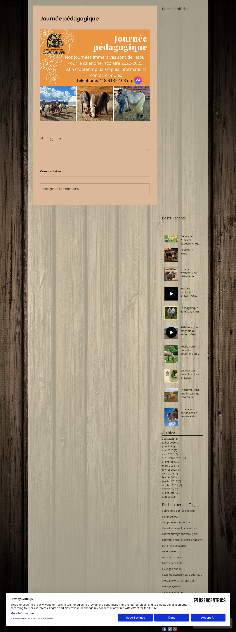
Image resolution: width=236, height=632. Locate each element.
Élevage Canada (172, 569)
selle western (170, 551)
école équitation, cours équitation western (182, 574)
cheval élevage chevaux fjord (180, 534)
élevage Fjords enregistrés (178, 580)
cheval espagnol (172, 528)
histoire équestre (191, 540)
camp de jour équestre (176, 522)
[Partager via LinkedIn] (60, 139)
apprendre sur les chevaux (178, 510)
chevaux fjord (170, 540)
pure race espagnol (174, 545)
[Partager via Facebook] (42, 139)
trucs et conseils (172, 563)
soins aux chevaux (173, 557)
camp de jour (170, 516)
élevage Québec (172, 586)
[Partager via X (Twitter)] (51, 139)
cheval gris (190, 528)
